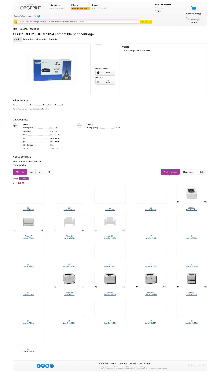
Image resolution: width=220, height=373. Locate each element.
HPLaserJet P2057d (150, 322)
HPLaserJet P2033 (28, 209)
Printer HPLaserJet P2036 (69, 237)
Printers (74, 5)
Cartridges (55, 5)
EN (38, 16)
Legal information (144, 363)
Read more (193, 22)
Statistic (113, 363)
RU (35, 16)
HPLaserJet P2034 (110, 209)
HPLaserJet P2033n (69, 209)
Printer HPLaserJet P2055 (69, 294)
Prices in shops (28, 39)
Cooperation (123, 363)
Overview (17, 39)
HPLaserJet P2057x (28, 350)
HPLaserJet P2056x (110, 322)
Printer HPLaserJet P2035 (191, 209)
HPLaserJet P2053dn (69, 265)
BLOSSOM (34, 28)
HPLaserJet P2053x (110, 265)
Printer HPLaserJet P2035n (28, 237)
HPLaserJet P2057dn (192, 322)
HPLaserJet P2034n (150, 209)
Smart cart (193, 14)
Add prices (158, 11)
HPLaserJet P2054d (150, 265)
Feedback (132, 363)
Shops (95, 5)
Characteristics (41, 39)
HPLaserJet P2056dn (69, 322)
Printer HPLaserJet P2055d (110, 294)
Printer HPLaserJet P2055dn (151, 294)
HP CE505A (54, 128)
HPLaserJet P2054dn (192, 265)
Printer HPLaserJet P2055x (191, 294)
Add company (159, 8)
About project (103, 363)
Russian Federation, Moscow (23, 16)
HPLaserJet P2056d (28, 322)
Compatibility (53, 39)
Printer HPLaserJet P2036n (110, 237)
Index (15, 28)
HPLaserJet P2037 (151, 237)
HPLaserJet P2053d (28, 265)
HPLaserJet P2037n (191, 237)
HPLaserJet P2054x (28, 294)
